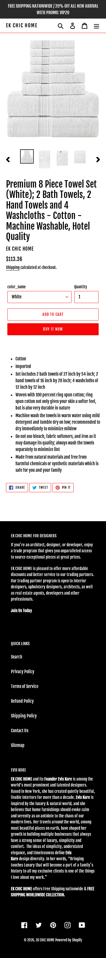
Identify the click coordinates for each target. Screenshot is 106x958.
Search (16, 657)
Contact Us (19, 730)
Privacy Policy (22, 671)
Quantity (80, 286)
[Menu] (96, 26)
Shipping (13, 267)
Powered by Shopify (68, 940)
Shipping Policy (24, 716)
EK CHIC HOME (22, 25)
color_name (16, 286)
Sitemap (17, 745)
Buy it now (53, 329)
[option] (27, 156)
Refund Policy (22, 701)
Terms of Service (24, 686)
